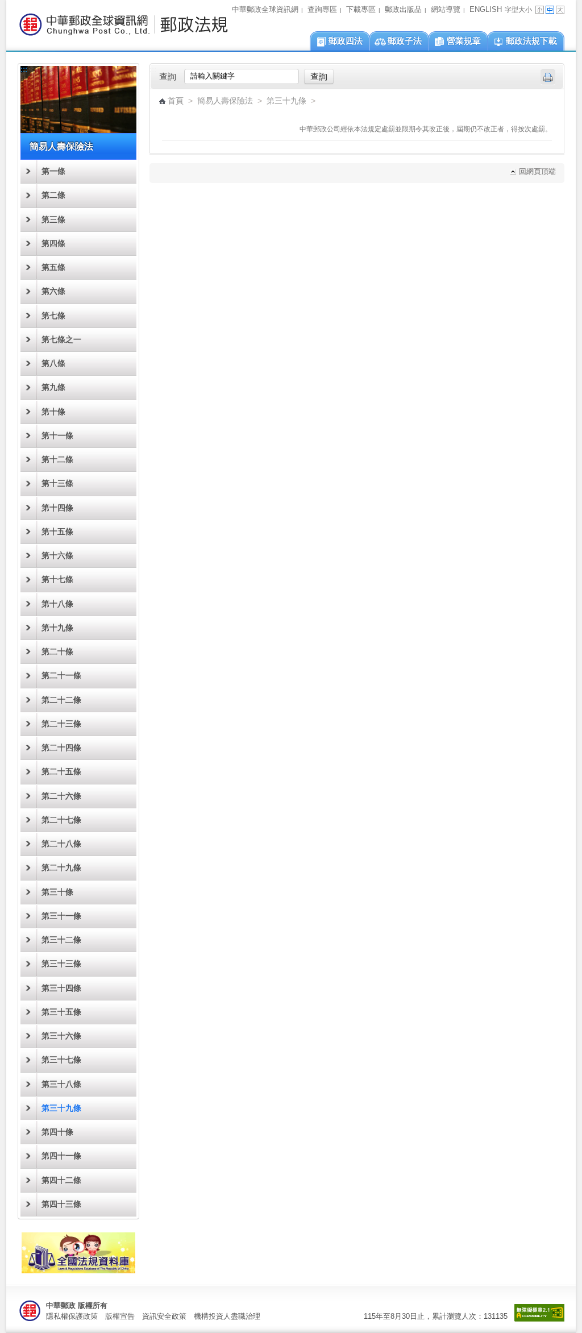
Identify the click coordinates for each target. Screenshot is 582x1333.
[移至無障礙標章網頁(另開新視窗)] (539, 1319)
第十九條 (57, 628)
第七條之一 (61, 339)
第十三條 (57, 483)
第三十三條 (61, 964)
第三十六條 (61, 1036)
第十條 (53, 412)
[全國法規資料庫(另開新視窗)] (78, 1270)
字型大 (560, 10)
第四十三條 (61, 1204)
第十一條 (57, 435)
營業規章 (464, 40)
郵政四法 (346, 40)
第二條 (53, 195)
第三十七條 (61, 1060)
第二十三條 (61, 724)
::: (9, 6)
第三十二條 (61, 940)
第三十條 (57, 892)
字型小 (539, 10)
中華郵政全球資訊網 (265, 9)
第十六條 (57, 555)
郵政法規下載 (531, 40)
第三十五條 (61, 1012)
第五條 (53, 267)
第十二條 (57, 459)
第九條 (53, 387)
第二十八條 (61, 844)
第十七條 (57, 579)
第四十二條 (61, 1180)
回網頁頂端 (537, 172)
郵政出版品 (403, 9)
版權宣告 (120, 1316)
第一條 (53, 171)
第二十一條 (61, 675)
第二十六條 (61, 796)
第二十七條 (61, 820)
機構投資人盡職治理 (227, 1316)
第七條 (53, 316)
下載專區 (361, 9)
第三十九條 (61, 1108)
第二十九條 (61, 867)
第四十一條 (61, 1156)
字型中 (550, 10)
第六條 (53, 291)
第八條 (53, 363)
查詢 (167, 76)
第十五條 (57, 532)
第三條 (53, 219)
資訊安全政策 (164, 1316)
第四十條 (57, 1132)
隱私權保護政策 (72, 1316)
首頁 (176, 101)
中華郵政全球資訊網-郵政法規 (123, 24)
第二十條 (57, 651)
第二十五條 (61, 771)
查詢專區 (322, 9)
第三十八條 (61, 1084)
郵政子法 (405, 40)
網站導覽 (445, 9)
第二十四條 (61, 748)
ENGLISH (485, 9)
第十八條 (57, 604)
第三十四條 (61, 988)
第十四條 (57, 508)
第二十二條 (61, 700)
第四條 (53, 243)
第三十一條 (61, 916)
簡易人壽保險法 (225, 101)
